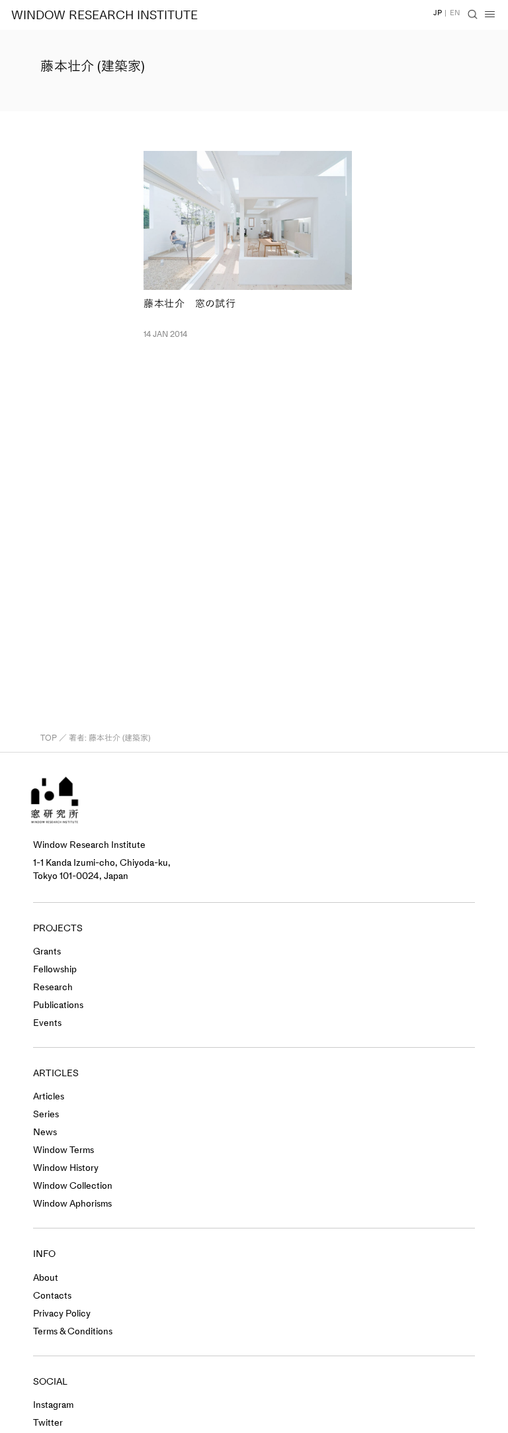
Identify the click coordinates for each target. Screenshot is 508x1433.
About (45, 1277)
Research (53, 987)
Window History (66, 1168)
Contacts (52, 1295)
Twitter (48, 1422)
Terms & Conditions (72, 1331)
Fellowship (55, 969)
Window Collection (72, 1185)
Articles (48, 1096)
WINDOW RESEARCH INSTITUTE (104, 15)
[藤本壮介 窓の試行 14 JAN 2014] (248, 220)
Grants (47, 951)
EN (455, 13)
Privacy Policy (62, 1313)
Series (46, 1114)
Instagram (53, 1404)
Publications (58, 1005)
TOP (48, 738)
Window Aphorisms (72, 1203)
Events (47, 1023)
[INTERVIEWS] (137, 247)
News (45, 1132)
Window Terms (63, 1150)
